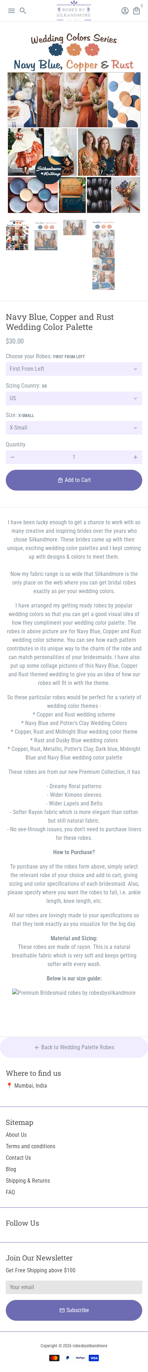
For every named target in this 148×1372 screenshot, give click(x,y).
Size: (20, 415)
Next (135, 123)
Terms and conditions (30, 1146)
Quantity (16, 444)
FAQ (10, 1192)
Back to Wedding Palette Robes (74, 1047)
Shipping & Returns (28, 1180)
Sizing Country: (26, 385)
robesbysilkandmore (90, 1345)
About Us (16, 1134)
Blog (11, 1169)
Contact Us (18, 1157)
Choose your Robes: (45, 356)
